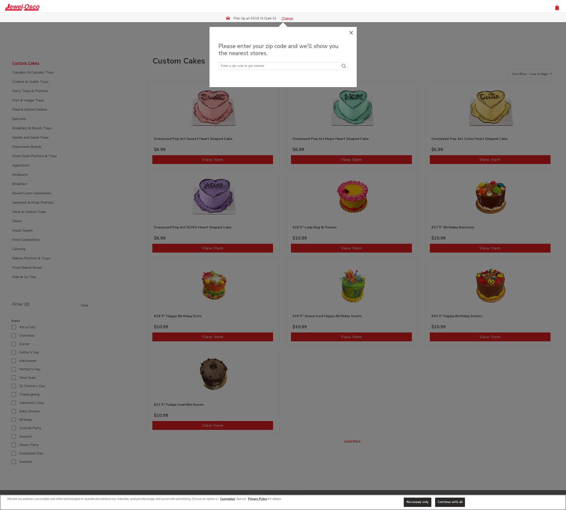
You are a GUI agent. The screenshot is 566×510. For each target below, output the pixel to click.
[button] (557, 7)
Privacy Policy (257, 499)
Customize (227, 499)
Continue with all (450, 502)
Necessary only (417, 502)
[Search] (344, 66)
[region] (283, 502)
